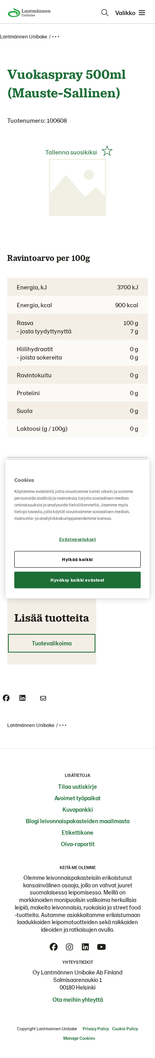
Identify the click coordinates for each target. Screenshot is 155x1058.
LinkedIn (85, 947)
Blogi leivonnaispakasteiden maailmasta (78, 820)
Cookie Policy (125, 1028)
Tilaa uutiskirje (77, 786)
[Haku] (105, 12)
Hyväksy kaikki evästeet (77, 579)
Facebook (54, 947)
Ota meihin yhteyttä (77, 999)
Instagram (70, 947)
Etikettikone (77, 832)
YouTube (101, 947)
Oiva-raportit (78, 843)
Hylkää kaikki (77, 558)
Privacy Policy (96, 1028)
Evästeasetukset (77, 539)
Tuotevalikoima (52, 643)
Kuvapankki (77, 809)
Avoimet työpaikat (77, 797)
